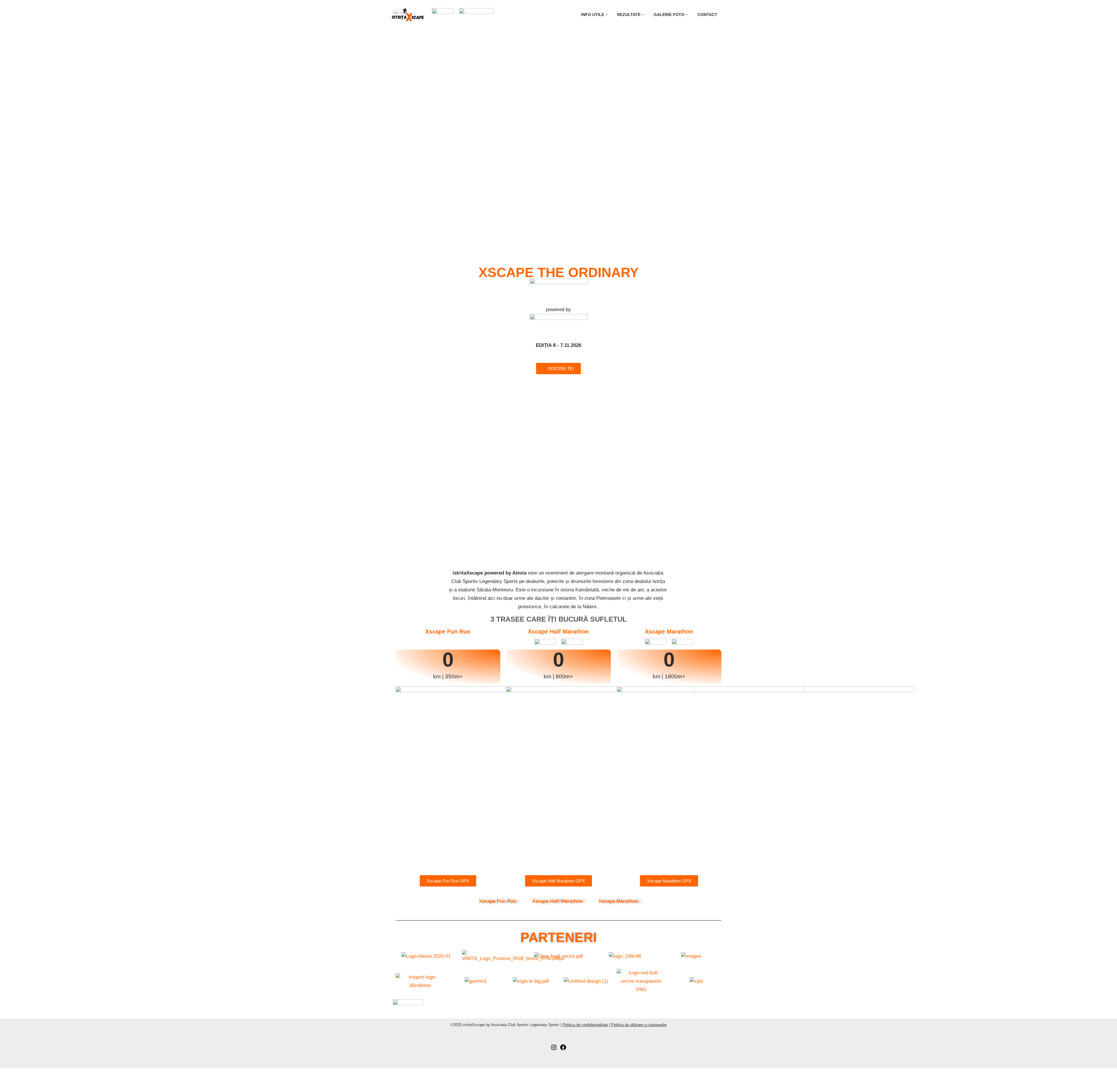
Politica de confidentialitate (585, 1025)
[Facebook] (563, 1049)
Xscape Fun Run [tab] (497, 901)
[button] (607, 15)
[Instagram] (553, 1049)
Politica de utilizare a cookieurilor (639, 1025)
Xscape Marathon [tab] (618, 901)
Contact (707, 15)
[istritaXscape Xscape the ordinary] (407, 14)
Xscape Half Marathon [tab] (557, 901)
